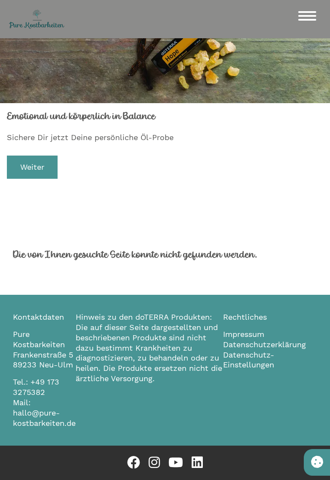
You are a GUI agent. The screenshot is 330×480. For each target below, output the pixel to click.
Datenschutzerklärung (264, 344)
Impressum (243, 334)
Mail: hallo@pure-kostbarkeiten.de (44, 413)
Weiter (32, 166)
